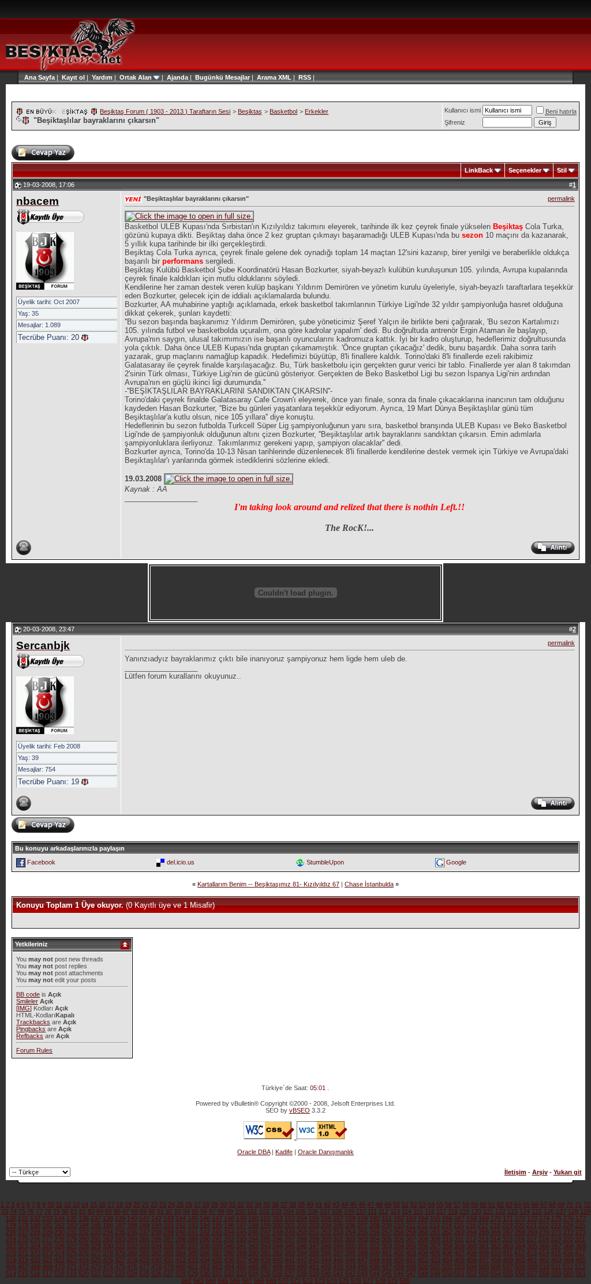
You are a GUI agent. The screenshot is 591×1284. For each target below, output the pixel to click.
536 (277, 1273)
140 (132, 1218)
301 (338, 1239)
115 (418, 1211)
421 (47, 1259)
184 (83, 1225)
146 (205, 1218)
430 (156, 1259)
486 (253, 1266)
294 (253, 1239)
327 (71, 1245)
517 (47, 1273)
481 (193, 1266)
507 (508, 1266)
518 (59, 1273)
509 (532, 1266)
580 (404, 1280)
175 (556, 1218)
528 (180, 1273)
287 (168, 1239)
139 (120, 1218)
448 (374, 1259)
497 (386, 1266)
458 (496, 1259)
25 (180, 1204)
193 (193, 1225)
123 (512, 1211)
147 (217, 1218)
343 (265, 1245)
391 (265, 1252)
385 (193, 1252)
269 (532, 1232)
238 (156, 1232)
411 (508, 1252)
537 (290, 1273)
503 (459, 1266)
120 (476, 1211)
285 (144, 1239)
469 (47, 1266)
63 (509, 1204)
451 (411, 1259)
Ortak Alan (135, 77)
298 (302, 1239)
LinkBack (479, 170)
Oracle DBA (253, 1151)
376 (83, 1252)
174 (544, 1218)
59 (474, 1204)
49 (387, 1204)
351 (362, 1245)
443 (314, 1259)
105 (301, 1211)
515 (23, 1273)
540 (326, 1273)
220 (519, 1225)
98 (221, 1211)
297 (290, 1239)
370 (11, 1252)
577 (368, 1280)
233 (96, 1232)
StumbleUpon (325, 862)
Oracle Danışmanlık (326, 1151)
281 (96, 1239)
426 (108, 1259)
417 (580, 1252)
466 (11, 1266)
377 (96, 1252)
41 (318, 1204)
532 (229, 1273)
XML (284, 77)
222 (543, 1225)
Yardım (102, 77)
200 (277, 1225)
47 (370, 1204)
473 (96, 1266)
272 (568, 1232)
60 (483, 1204)
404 (423, 1252)
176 (568, 1218)
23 (162, 1204)
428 (132, 1259)
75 (21, 1211)
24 (171, 1204)
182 (59, 1225)
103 (276, 1211)
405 (435, 1252)
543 (362, 1273)
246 (253, 1232)
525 (144, 1273)
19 (128, 1204)
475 (120, 1266)
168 (471, 1218)
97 (212, 1211)
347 (314, 1245)
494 (350, 1266)
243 (217, 1232)
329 (96, 1245)
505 (483, 1266)
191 (168, 1225)
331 (120, 1245)
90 (151, 1211)
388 (229, 1252)
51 (405, 1204)
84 (99, 1211)
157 (338, 1218)
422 (59, 1259)
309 (435, 1239)
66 (535, 1204)
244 (229, 1232)
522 (108, 1273)
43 (335, 1204)
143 (168, 1218)
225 (580, 1225)
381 (144, 1252)
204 (326, 1225)
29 (214, 1204)
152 (277, 1218)
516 (35, 1273)
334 (156, 1245)
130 (11, 1218)
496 (374, 1266)
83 (91, 1211)
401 (386, 1252)
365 (532, 1245)
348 (326, 1245)
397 (338, 1252)
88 (134, 1211)
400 (374, 1252)
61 (491, 1204)
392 (277, 1252)
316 (519, 1239)
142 (156, 1218)
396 (326, 1252)
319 (556, 1239)
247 (265, 1232)
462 (544, 1259)
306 (399, 1239)
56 (448, 1204)
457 (483, 1259)
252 (326, 1232)
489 (290, 1266)
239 (168, 1232)
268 (520, 1232)
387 (217, 1252)
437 (241, 1259)
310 (447, 1239)
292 (229, 1239)
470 (59, 1266)
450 (399, 1259)
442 (302, 1259)
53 (422, 1204)
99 (229, 1211)
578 (380, 1280)
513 (580, 1266)
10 (50, 1204)
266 (496, 1232)
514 (11, 1273)
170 (496, 1218)
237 (144, 1232)
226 (11, 1232)
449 (386, 1259)
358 (447, 1245)
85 (108, 1211)
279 (71, 1239)
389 (241, 1252)
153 (290, 1218)
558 (544, 1273)
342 (253, 1245)
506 (496, 1266)
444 (326, 1259)
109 (349, 1211)
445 (338, 1259)
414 (543, 1252)
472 (83, 1266)
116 (430, 1211)
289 (193, 1239)
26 (188, 1204)
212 (422, 1225)
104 (288, 1211)
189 (144, 1225)
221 (531, 1225)
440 (277, 1259)
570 (283, 1280)
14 (84, 1204)
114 (407, 1211)
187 (120, 1225)
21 (145, 1204)
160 (374, 1218)
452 (423, 1259)
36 (275, 1204)
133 (47, 1218)
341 (241, 1245)
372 (35, 1252)
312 (471, 1239)
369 (580, 1245)
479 (168, 1266)
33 (249, 1204)
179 (23, 1225)
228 (35, 1232)
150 (253, 1218)
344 (277, 1245)
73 (4, 1211)
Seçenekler (524, 170)
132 (35, 1218)
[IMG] (24, 1008)
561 (580, 1273)
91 (160, 1211)
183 (71, 1225)
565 (223, 1280)
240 (180, 1232)
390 (253, 1252)
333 (144, 1245)
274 (11, 1239)
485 (241, 1266)
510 (544, 1266)
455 (459, 1259)
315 (507, 1239)
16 (102, 1204)
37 (283, 1204)
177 (580, 1218)
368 (568, 1245)
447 (362, 1259)
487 (265, 1266)
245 (241, 1232)
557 (532, 1273)
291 (217, 1239)
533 (241, 1273)
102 (264, 1211)
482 (205, 1266)
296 (277, 1239)
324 (35, 1245)
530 (205, 1273)
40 (309, 1204)
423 (71, 1259)
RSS (304, 77)
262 (447, 1232)
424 (83, 1259)
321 (580, 1239)
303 (362, 1239)
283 (120, 1239)
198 (253, 1225)
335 (168, 1245)
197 (241, 1225)
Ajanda (177, 77)
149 (241, 1218)
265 (483, 1232)
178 (11, 1225)
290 (205, 1239)
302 (350, 1239)
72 (586, 1204)
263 (459, 1232)
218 (495, 1225)
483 (217, 1266)
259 (411, 1232)
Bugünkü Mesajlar (222, 77)
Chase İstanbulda (369, 884)
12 (67, 1204)
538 (302, 1273)
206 (350, 1225)
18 (119, 1204)
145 (193, 1218)
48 (379, 1204)
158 (350, 1218)
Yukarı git (567, 1172)
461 (532, 1259)
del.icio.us (180, 862)
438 (253, 1259)
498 (399, 1266)
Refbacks (29, 1035)
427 (120, 1259)
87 (125, 1211)
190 (156, 1225)
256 (374, 1232)
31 (232, 1204)
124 (524, 1211)
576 (356, 1280)
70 (569, 1204)
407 (459, 1252)
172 (520, 1218)
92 (169, 1211)
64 (517, 1204)
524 (132, 1273)
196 (229, 1225)
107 (325, 1211)
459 (508, 1259)
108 (337, 1211)
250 (302, 1232)
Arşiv (540, 1172)
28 (206, 1204)
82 (82, 1211)
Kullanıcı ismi (462, 110)
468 (35, 1266)
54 (431, 1204)
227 (23, 1232)
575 (344, 1280)
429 (144, 1259)
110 (361, 1211)
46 (361, 1204)
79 (56, 1211)
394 (302, 1252)
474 (108, 1266)
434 (205, 1259)
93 (177, 1211)
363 (508, 1245)
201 (290, 1225)
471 (71, 1266)
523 (120, 1273)
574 (332, 1280)
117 (441, 1211)
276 (35, 1239)
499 (411, 1266)
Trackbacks (33, 1022)
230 (59, 1232)
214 (447, 1225)
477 (144, 1266)
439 (265, 1259)
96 (203, 1211)
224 (568, 1225)
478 (156, 1266)
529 (193, 1273)
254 (350, 1232)
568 (259, 1280)
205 (338, 1225)
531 (217, 1273)
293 (241, 1239)
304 (374, 1239)
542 (350, 1273)
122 (500, 1211)
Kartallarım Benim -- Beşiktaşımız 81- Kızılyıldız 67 (268, 884)
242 (205, 1232)
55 (439, 1204)
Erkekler (316, 111)
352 (374, 1245)
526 (156, 1273)
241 (193, 1232)
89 (143, 1211)
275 (23, 1239)
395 (314, 1252)
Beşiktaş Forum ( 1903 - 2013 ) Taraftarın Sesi (165, 111)
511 (556, 1266)
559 (556, 1273)
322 (11, 1245)
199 (265, 1225)
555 (508, 1273)
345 (290, 1245)
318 (543, 1239)
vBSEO (299, 1110)
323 (23, 1245)
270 (544, 1232)
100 (240, 1211)
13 (76, 1204)
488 (277, 1266)
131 (23, 1218)
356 (423, 1245)
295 (265, 1239)
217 (483, 1225)
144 (180, 1218)
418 (11, 1259)
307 (411, 1239)
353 (386, 1245)
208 (374, 1225)
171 (508, 1218)
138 (108, 1218)
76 (30, 1211)
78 (47, 1211)
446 (350, 1259)
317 (531, 1239)
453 (435, 1259)
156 (326, 1218)
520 (83, 1273)
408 (471, 1252)
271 (556, 1232)
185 (96, 1225)
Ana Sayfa (39, 77)
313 (483, 1239)
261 (435, 1232)
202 (302, 1225)
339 (217, 1245)
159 (362, 1218)
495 (362, 1266)
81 (73, 1211)
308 (423, 1239)
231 (71, 1232)
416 (568, 1252)
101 (252, 1211)
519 (71, 1273)
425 (96, 1259)
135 (71, 1218)
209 (386, 1225)
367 (556, 1245)
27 (197, 1204)
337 (193, 1245)
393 (290, 1252)
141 (144, 1218)
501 (435, 1266)
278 (59, 1239)
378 (108, 1252)
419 (23, 1259)
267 (508, 1232)
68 (552, 1204)
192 (180, 1225)
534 (253, 1273)
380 (132, 1252)
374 (59, 1252)
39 (301, 1204)
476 (132, 1266)
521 (96, 1273)
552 (471, 1273)
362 (496, 1245)
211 (411, 1225)
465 (580, 1259)
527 (168, 1273)
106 (313, 1211)
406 (447, 1252)
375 (71, 1252)
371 (23, 1252)
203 (314, 1225)
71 (578, 1204)
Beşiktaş (250, 111)
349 (338, 1245)
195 (217, 1225)
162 (399, 1218)
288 (180, 1239)
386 (205, 1252)
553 (483, 1273)
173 (532, 1218)
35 (266, 1204)
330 (108, 1245)
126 (549, 1211)
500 (423, 1266)
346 (302, 1245)
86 (117, 1211)
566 (235, 1280)
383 (168, 1252)
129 (585, 1211)
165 (435, 1218)
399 (362, 1252)
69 (561, 1204)
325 (47, 1245)
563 (198, 1280)
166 (447, 1218)
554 (496, 1273)
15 (93, 1204)
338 (205, 1245)
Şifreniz (454, 122)
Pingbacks (31, 1028)
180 (35, 1225)
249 (290, 1232)
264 (471, 1232)
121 (488, 1211)
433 (193, 1259)
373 (47, 1252)
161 (386, 1218)
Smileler (27, 1001)
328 (83, 1245)
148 (229, 1218)
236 (132, 1232)
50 (396, 1204)
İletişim (515, 1172)
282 (108, 1239)
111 (372, 1211)
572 (307, 1280)
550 (447, 1273)
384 (180, 1252)
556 (520, 1273)
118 (453, 1211)
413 (531, 1252)
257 (386, 1232)
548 (423, 1273)
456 (471, 1259)
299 (314, 1239)
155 (314, 1218)
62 (500, 1204)
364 (520, 1245)
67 (543, 1204)
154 (302, 1218)
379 (120, 1252)
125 (537, 1211)
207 (362, 1225)
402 (399, 1252)
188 (132, 1225)
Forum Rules (34, 1050)
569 (271, 1280)
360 (471, 1245)
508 (520, 1266)
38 (292, 1204)
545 (386, 1273)
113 (395, 1211)
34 (258, 1204)
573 (320, 1280)
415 (556, 1252)
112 (383, 1211)
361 (483, 1245)
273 (580, 1232)
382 (156, 1252)
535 (265, 1273)
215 (459, 1225)
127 (561, 1211)
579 (392, 1280)
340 (229, 1245)
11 (59, 1204)
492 (326, 1266)
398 (350, 1252)
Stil (562, 170)
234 (108, 1232)
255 (362, 1232)
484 (229, 1266)
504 (471, 1266)
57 (457, 1204)
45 (353, 1204)
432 (180, 1259)
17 (110, 1204)
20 (136, 1204)
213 (434, 1225)
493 (338, 1266)
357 (435, 1245)
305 (386, 1239)
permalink (561, 198)
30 (223, 1204)
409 (483, 1252)
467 (23, 1266)
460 (520, 1259)
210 (399, 1225)
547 (411, 1273)
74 (13, 1211)
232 (83, 1232)
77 (39, 1211)
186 (108, 1225)
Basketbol (283, 111)
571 (295, 1280)
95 (195, 1211)
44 (344, 1204)
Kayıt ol (73, 77)
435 (217, 1259)
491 (314, 1266)
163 (411, 1218)
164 (423, 1218)
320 (568, 1239)
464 (568, 1259)
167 (459, 1218)
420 (35, 1259)
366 (544, 1245)
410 (496, 1252)
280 (83, 1239)
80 (65, 1211)
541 (338, 1273)
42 (327, 1204)
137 (96, 1218)
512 (568, 1266)
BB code (28, 994)
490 (302, 1266)
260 (423, 1232)
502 (447, 1266)
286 (156, 1239)
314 (495, 1239)
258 (399, 1232)
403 (411, 1252)
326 (59, 1245)
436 (229, 1259)
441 (290, 1259)
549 (435, 1273)
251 (314, 1232)
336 (180, 1245)
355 (411, 1245)
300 (326, 1239)
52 (413, 1204)
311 (459, 1239)
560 (568, 1273)
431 (168, 1259)
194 (205, 1225)
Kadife (284, 1151)
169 (483, 1218)
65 (526, 1204)
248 (277, 1232)
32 (240, 1204)
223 (556, 1225)
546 (399, 1273)
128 (573, 1211)
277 (47, 1239)
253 (338, 1232)
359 (459, 1245)
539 (314, 1273)
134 (59, 1218)
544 (374, 1273)
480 (180, 1266)
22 (154, 1204)
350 (350, 1245)
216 (471, 1225)
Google (456, 862)
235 (120, 1232)
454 (447, 1259)
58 (465, 1204)
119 (464, 1211)
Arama (266, 77)
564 (210, 1280)
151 (265, 1218)
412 (519, 1252)
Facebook (41, 862)
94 (186, 1211)
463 (556, 1259)
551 (459, 1273)
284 (132, 1239)
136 (83, 1218)
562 (186, 1280)
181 (47, 1225)
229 (47, 1232)
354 (399, 1245)
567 (247, 1280)
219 (507, 1225)
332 (132, 1245)
